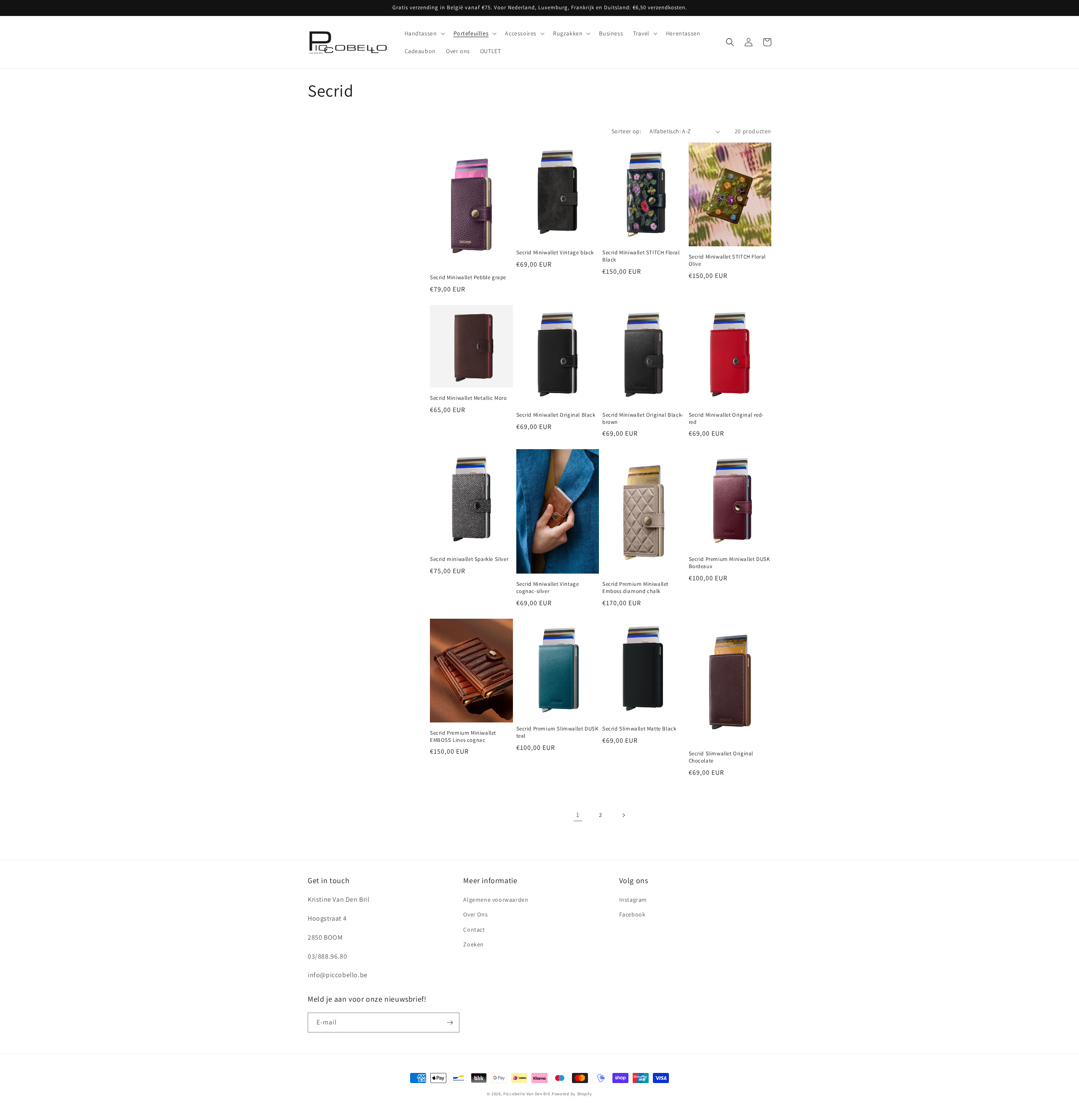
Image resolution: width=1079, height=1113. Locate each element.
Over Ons (475, 914)
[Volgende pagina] (623, 815)
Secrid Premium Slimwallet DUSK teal (557, 732)
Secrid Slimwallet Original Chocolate (721, 757)
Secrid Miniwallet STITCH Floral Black (641, 256)
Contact (474, 929)
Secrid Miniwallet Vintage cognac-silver (547, 588)
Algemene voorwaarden (495, 899)
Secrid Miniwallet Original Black (556, 415)
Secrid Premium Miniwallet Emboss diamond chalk (635, 588)
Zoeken (473, 944)
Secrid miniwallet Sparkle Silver (469, 559)
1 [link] (578, 814)
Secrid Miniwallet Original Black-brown (643, 419)
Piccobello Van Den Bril (526, 1094)
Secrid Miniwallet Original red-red (726, 419)
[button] (424, 33)
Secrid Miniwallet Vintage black (555, 252)
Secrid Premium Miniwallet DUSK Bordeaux (729, 563)
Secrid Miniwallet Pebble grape (468, 277)
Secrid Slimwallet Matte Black (639, 728)
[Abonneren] (449, 1022)
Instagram (633, 899)
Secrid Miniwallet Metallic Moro (468, 398)
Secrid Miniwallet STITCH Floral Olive (727, 260)
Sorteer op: (626, 131)
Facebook (632, 914)
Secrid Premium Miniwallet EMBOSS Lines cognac (463, 737)
